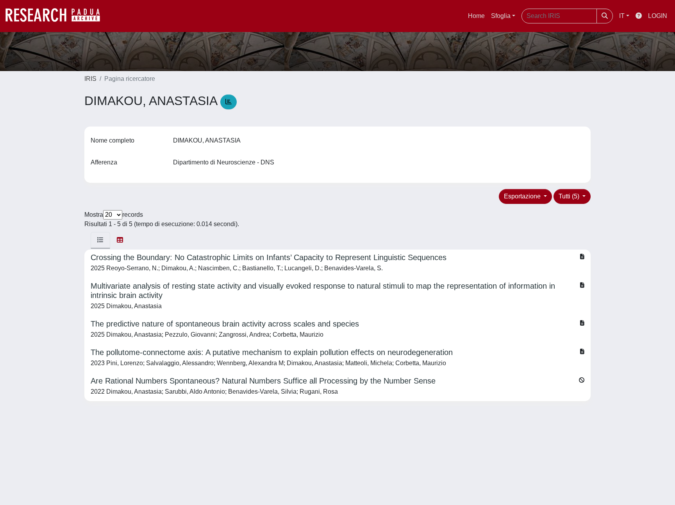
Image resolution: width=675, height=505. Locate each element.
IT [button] (622, 15)
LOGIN (657, 15)
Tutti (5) (570, 196)
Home (476, 15)
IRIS (90, 78)
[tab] (100, 240)
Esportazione (523, 196)
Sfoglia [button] (501, 15)
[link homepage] (57, 16)
